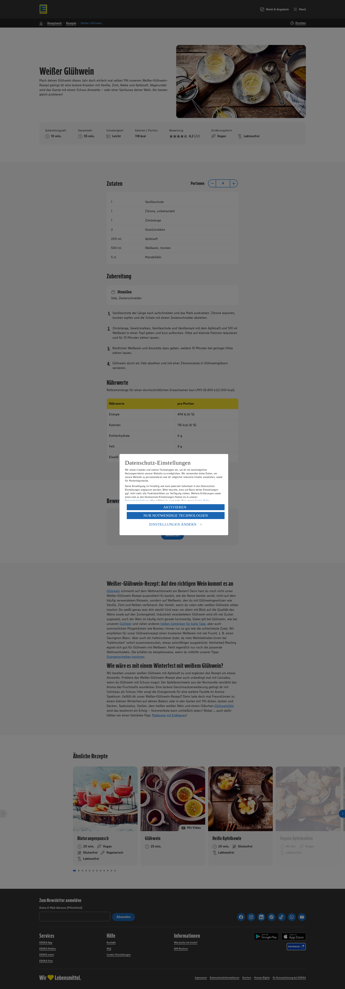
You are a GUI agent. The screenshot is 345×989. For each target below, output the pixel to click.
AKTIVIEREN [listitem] (174, 507)
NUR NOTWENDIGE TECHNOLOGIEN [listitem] (175, 515)
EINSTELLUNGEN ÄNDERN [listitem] (172, 524)
